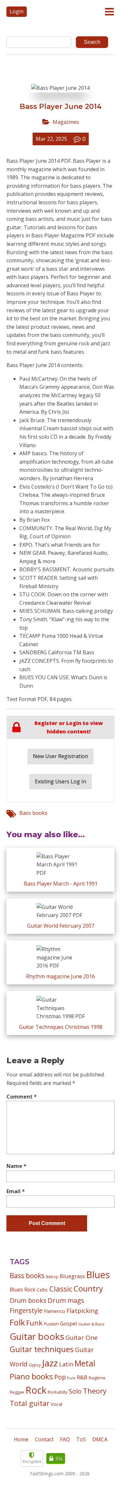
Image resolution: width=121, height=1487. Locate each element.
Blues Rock (22, 1289)
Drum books (28, 1300)
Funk (34, 1322)
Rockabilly (57, 1392)
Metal (85, 1363)
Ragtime (97, 1378)
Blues (98, 1274)
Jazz (50, 1363)
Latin (66, 1364)
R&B (82, 1377)
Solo (75, 1391)
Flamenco (54, 1311)
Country (88, 1288)
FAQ (65, 1439)
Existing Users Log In (60, 781)
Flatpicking (82, 1310)
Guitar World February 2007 (60, 925)
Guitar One (82, 1337)
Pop (60, 1377)
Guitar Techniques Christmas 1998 (60, 1026)
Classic (60, 1289)
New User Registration (60, 756)
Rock (35, 1390)
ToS (81, 1439)
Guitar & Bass (91, 1324)
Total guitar (29, 1403)
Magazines (66, 121)
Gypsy (35, 1365)
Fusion (51, 1323)
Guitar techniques (42, 1349)
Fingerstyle (26, 1310)
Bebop (52, 1276)
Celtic (42, 1290)
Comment (21, 1096)
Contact (44, 1439)
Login (17, 11)
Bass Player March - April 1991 (60, 883)
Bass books (33, 812)
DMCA (99, 1439)
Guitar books (37, 1336)
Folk (17, 1322)
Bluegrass (72, 1276)
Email (15, 1191)
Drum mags (66, 1300)
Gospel (68, 1323)
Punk (71, 1378)
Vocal (56, 1404)
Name (16, 1166)
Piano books (31, 1376)
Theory (94, 1391)
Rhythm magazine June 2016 (60, 976)
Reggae (17, 1392)
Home (21, 1439)
